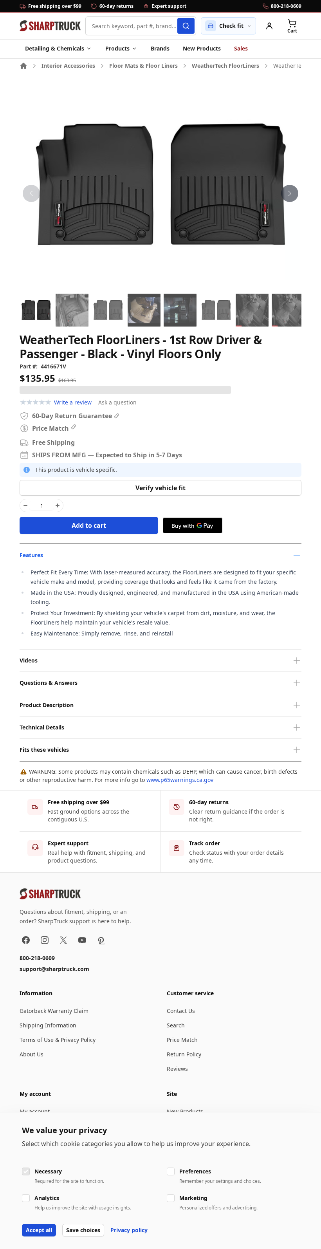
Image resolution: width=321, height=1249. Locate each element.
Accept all (39, 1230)
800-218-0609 (37, 958)
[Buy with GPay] (192, 525)
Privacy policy (129, 1230)
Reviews (177, 1068)
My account (35, 1111)
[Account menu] (269, 25)
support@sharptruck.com (54, 969)
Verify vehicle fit (160, 488)
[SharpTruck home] (50, 25)
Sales (241, 48)
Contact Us (181, 1010)
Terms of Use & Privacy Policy (58, 1039)
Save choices (83, 1230)
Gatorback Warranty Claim (54, 1010)
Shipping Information (48, 1025)
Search (176, 1025)
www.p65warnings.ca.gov (179, 779)
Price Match (182, 1039)
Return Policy (184, 1054)
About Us (31, 1054)
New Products (202, 48)
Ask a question (117, 402)
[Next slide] (289, 193)
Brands (160, 48)
